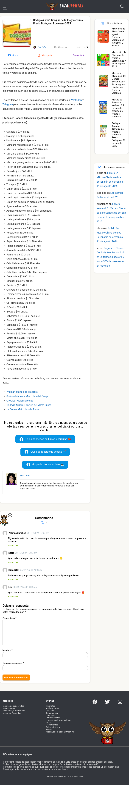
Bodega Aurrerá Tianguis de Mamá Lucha (28, 405)
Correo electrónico (13, 663)
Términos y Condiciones (14, 710)
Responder (13, 545)
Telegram (8, 104)
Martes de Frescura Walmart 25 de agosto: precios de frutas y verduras (118, 108)
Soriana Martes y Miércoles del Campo (27, 396)
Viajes (49, 729)
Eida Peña (25, 475)
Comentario (10, 618)
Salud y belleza (53, 727)
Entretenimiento (53, 718)
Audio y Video (52, 708)
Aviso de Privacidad (12, 713)
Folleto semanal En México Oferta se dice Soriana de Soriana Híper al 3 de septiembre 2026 (111, 212)
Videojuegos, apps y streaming (60, 732)
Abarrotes (62, 47)
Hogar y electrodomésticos (58, 720)
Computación (52, 713)
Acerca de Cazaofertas (13, 706)
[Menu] (5, 6)
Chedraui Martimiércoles (19, 400)
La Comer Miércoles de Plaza (22, 409)
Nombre (8, 650)
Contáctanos (9, 708)
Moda (48, 722)
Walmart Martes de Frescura (22, 391)
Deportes (50, 715)
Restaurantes (52, 725)
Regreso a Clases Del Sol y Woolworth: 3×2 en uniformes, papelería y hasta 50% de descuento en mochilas (110, 257)
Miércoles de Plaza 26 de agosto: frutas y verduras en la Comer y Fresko (118, 37)
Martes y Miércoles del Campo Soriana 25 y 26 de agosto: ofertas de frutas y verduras (119, 83)
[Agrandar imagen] (17, 20)
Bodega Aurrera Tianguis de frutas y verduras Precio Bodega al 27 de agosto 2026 (118, 134)
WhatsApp (76, 100)
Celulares (50, 710)
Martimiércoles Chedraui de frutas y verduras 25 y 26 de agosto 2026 (119, 59)
